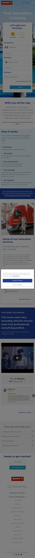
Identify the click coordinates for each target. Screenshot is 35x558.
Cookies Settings (17, 285)
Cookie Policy (15, 276)
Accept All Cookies (17, 280)
